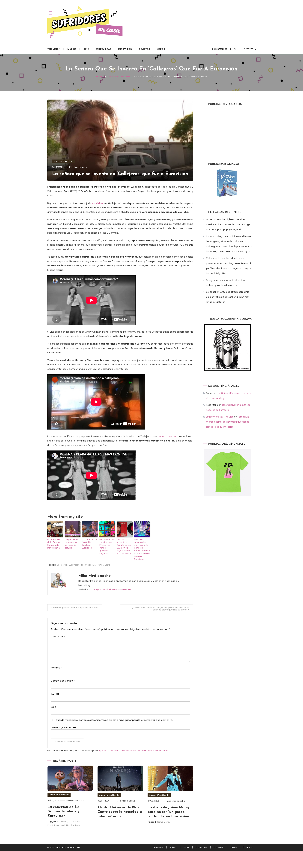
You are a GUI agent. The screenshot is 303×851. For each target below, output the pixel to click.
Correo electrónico (63, 680)
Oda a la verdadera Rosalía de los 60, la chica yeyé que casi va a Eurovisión (124, 546)
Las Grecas (87, 564)
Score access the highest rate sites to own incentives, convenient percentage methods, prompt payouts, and (228, 224)
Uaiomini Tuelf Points (64, 161)
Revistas (144, 49)
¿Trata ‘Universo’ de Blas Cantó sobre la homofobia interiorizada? (120, 812)
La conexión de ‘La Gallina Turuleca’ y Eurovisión (89, 543)
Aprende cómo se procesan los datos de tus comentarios (133, 750)
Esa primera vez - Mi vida (220, 416)
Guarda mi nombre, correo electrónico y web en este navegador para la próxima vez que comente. (114, 720)
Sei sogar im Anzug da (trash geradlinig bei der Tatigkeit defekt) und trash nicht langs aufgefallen (228, 297)
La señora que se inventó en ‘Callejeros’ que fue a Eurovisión (120, 173)
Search (248, 48)
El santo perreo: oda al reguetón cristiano (75, 607)
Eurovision (74, 564)
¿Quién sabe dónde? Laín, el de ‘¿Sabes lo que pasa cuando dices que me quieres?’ (160, 608)
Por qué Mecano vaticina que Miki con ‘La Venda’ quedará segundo (107, 546)
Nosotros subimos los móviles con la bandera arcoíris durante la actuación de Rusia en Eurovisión (142, 549)
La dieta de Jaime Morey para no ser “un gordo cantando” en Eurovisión (169, 812)
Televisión (53, 49)
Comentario (59, 636)
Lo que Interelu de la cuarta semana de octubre (71, 543)
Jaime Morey (163, 821)
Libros (161, 49)
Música (71, 49)
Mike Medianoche (78, 167)
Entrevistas (103, 49)
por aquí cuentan (167, 436)
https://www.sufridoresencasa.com (110, 589)
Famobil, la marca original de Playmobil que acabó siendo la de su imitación (227, 421)
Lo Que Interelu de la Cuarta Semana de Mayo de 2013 (54, 543)
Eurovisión (125, 49)
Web (53, 707)
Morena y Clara (102, 564)
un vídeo (97, 203)
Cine (86, 49)
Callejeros (61, 564)
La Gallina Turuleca (70, 825)
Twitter (55, 693)
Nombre (56, 667)
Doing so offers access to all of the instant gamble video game (225, 283)
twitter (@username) (63, 727)
